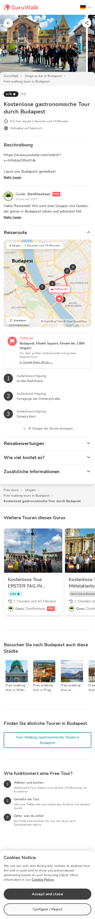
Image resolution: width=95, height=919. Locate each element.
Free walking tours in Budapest (27, 81)
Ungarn (30, 490)
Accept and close (47, 894)
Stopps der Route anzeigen (51, 428)
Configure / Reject (47, 909)
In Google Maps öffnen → (36, 362)
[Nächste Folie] (84, 47)
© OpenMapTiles (51, 321)
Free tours (11, 490)
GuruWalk (11, 76)
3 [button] (73, 267)
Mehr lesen (12, 177)
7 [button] (42, 287)
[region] (47, 283)
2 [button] (67, 271)
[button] (59, 299)
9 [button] (22, 269)
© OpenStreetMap (75, 321)
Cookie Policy (43, 879)
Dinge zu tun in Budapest (43, 76)
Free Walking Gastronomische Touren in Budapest (47, 740)
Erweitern (20, 320)
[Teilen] (86, 23)
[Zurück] (8, 23)
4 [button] (52, 283)
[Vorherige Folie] (11, 47)
